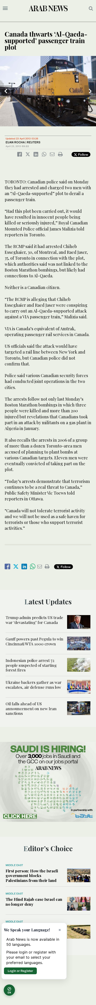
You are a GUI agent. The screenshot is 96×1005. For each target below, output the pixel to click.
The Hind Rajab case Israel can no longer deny (34, 901)
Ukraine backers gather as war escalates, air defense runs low (34, 684)
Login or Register (20, 971)
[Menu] (5, 8)
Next (90, 91)
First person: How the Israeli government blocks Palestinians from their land (32, 875)
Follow (82, 154)
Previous (6, 91)
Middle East (14, 865)
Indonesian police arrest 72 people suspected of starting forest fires (31, 665)
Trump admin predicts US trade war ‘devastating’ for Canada (34, 620)
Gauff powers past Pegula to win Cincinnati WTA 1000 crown (34, 641)
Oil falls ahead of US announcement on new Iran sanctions (31, 708)
